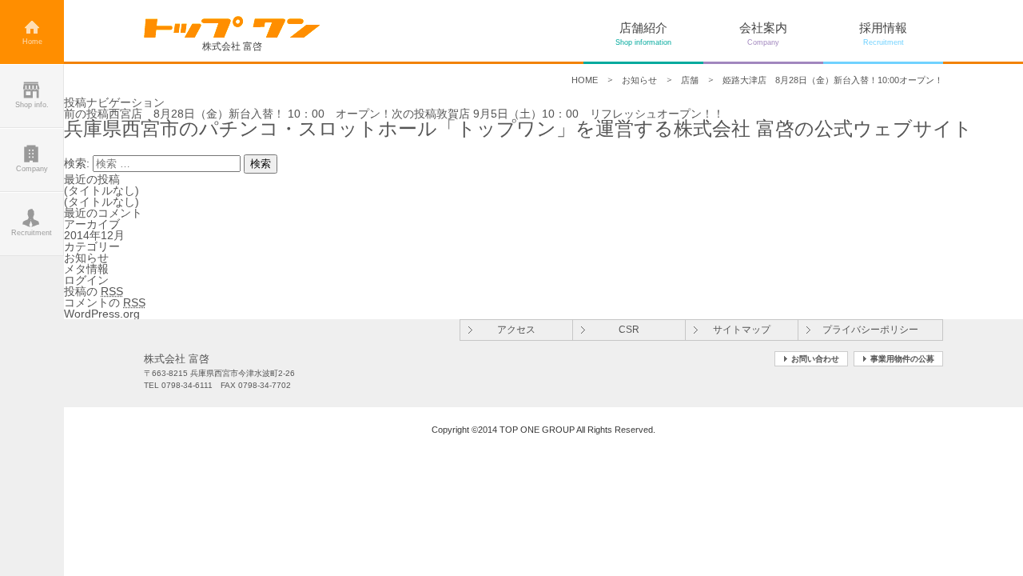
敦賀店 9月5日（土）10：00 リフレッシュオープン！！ (558, 113)
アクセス (516, 329)
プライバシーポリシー (870, 329)
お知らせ (639, 80)
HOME (584, 80)
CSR (629, 329)
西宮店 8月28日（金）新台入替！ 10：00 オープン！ (228, 113)
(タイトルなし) (101, 190)
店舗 (690, 80)
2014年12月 (94, 235)
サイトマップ (741, 329)
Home (32, 42)
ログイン (86, 280)
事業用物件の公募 (902, 358)
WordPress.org (102, 313)
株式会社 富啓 (232, 46)
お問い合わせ (815, 358)
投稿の (93, 291)
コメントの (104, 302)
